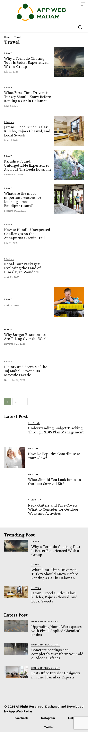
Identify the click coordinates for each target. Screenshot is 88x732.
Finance (34, 423)
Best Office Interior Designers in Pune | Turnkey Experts (55, 675)
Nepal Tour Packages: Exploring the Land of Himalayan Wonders (22, 268)
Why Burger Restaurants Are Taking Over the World (26, 336)
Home (7, 36)
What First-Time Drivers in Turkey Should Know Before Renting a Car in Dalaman (27, 96)
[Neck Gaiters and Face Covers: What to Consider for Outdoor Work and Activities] (14, 508)
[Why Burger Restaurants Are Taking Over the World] (69, 336)
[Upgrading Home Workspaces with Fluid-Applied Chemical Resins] (16, 626)
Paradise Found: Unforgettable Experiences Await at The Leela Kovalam (27, 165)
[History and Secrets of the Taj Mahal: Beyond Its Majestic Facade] (69, 370)
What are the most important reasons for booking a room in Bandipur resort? (22, 199)
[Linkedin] (62, 718)
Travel (9, 53)
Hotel (8, 329)
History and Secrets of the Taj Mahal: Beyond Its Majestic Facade (25, 370)
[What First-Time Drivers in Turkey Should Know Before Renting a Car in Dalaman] (69, 96)
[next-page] (24, 401)
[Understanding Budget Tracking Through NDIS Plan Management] (14, 431)
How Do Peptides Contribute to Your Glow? (54, 455)
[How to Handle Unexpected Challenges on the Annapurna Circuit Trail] (69, 233)
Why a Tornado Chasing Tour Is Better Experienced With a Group (26, 62)
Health (33, 448)
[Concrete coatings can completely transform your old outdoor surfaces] (16, 649)
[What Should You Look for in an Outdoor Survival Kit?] (14, 483)
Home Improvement (45, 621)
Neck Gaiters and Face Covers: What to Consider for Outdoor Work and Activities (53, 509)
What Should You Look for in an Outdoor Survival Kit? (54, 481)
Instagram (48, 718)
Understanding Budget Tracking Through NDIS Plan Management (56, 430)
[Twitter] (38, 727)
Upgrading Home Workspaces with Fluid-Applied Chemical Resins (56, 630)
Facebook (21, 718)
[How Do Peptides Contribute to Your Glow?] (14, 457)
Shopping (35, 500)
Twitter (49, 727)
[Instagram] (35, 718)
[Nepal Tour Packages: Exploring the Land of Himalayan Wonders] (69, 268)
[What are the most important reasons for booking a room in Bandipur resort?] (69, 199)
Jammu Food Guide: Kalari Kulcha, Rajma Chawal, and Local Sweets (27, 131)
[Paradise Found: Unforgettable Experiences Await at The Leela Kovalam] (69, 165)
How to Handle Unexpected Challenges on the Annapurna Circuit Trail (27, 233)
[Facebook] (8, 718)
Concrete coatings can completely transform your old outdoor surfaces (57, 653)
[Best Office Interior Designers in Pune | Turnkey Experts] (16, 672)
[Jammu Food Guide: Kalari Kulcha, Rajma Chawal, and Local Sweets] (69, 131)
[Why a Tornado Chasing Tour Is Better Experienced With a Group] (69, 62)
